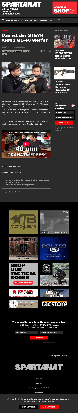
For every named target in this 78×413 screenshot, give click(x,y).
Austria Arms (6, 51)
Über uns (39, 383)
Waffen (5, 31)
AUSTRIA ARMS (8, 172)
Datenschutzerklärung (48, 401)
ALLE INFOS (27, 112)
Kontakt (39, 379)
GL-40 (26, 51)
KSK (4, 54)
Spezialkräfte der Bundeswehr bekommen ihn (22, 101)
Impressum (39, 392)
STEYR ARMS (7, 166)
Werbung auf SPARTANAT (39, 388)
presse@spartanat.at (29, 184)
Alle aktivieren (49, 407)
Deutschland (17, 51)
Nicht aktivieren (28, 407)
